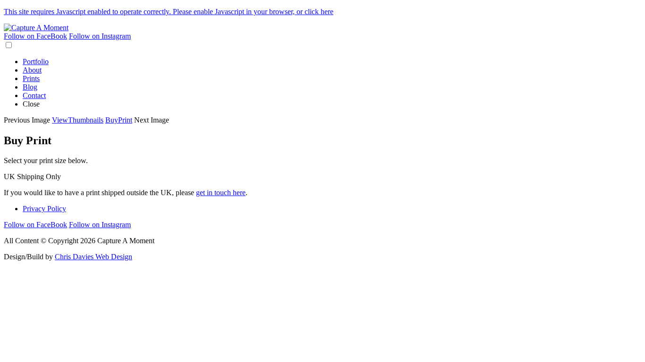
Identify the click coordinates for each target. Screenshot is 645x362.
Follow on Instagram (100, 36)
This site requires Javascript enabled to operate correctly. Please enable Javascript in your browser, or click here (168, 12)
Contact (34, 95)
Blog (30, 87)
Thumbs (77, 120)
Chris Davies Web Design (93, 257)
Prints (31, 78)
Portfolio (36, 62)
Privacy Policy (44, 209)
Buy (118, 120)
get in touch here (221, 193)
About (32, 70)
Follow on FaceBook (35, 36)
